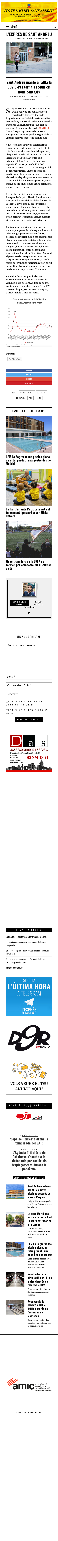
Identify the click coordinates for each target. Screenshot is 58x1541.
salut (38, 398)
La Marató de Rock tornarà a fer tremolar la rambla (26, 936)
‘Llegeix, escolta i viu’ (14, 967)
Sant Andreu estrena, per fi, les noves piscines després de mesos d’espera (40, 1191)
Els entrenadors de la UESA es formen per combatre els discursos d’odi (28, 565)
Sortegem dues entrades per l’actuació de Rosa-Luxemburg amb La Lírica (25, 960)
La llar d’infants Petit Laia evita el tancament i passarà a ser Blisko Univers (28, 512)
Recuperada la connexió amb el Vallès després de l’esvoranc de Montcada (38, 1308)
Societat (35, 96)
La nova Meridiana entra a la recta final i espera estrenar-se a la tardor (40, 1219)
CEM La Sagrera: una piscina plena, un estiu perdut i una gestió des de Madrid (28, 460)
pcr (30, 398)
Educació (20, 398)
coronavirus (27, 392)
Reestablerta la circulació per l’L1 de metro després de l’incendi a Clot (40, 1279)
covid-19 (41, 392)
